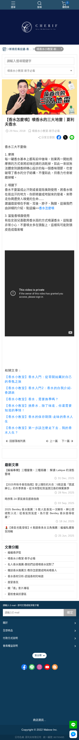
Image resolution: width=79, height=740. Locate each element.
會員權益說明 (10, 645)
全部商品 (8, 630)
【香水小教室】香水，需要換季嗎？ (31, 399)
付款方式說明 (10, 638)
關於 (5, 622)
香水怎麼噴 (46, 208)
